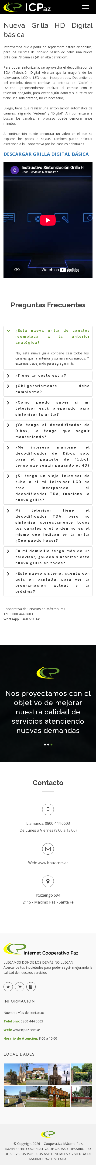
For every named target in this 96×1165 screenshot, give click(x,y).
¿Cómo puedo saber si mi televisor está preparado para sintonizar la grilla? (52, 408)
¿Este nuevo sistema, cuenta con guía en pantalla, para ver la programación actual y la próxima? (52, 582)
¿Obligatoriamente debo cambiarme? (52, 389)
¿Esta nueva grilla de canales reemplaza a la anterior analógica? (52, 336)
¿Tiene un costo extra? (40, 375)
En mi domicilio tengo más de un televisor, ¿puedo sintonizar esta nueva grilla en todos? (52, 557)
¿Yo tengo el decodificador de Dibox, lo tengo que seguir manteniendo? (52, 431)
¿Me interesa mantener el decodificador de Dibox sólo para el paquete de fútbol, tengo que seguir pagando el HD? (52, 456)
